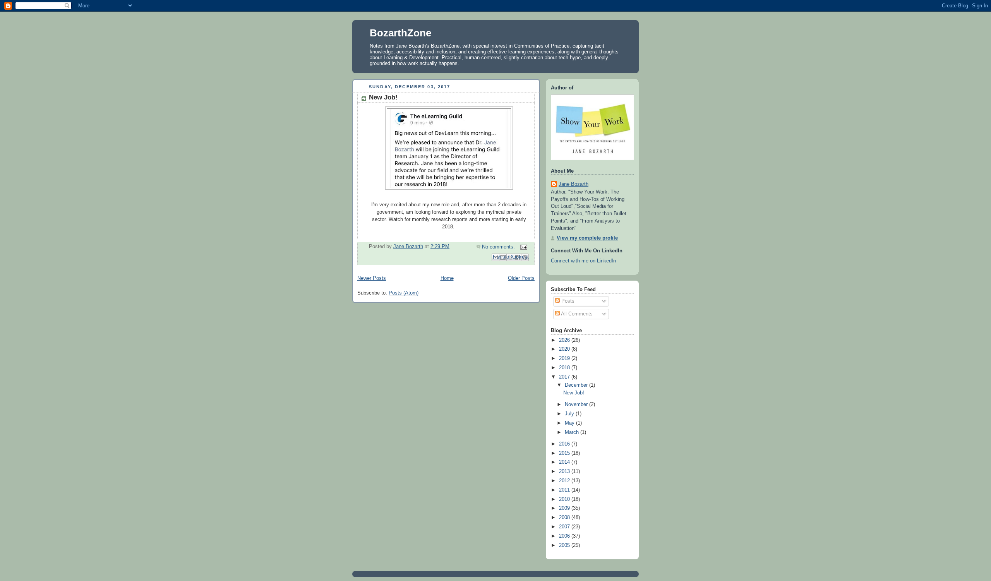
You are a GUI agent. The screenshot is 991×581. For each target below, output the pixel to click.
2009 (565, 508)
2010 (565, 499)
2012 (565, 480)
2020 (565, 349)
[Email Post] (522, 247)
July (570, 413)
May (570, 423)
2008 (565, 517)
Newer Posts (371, 278)
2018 (565, 367)
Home (447, 278)
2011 (565, 490)
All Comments (576, 314)
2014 (565, 462)
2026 (565, 340)
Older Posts (521, 278)
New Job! (383, 97)
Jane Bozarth (573, 184)
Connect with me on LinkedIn (583, 261)
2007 (565, 527)
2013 (565, 471)
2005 (565, 545)
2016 (565, 444)
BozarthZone (400, 33)
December (577, 385)
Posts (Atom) (403, 293)
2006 (565, 536)
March (572, 432)
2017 (565, 377)
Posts (567, 301)
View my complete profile (587, 238)
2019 (565, 358)
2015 (565, 453)
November (577, 404)
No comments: (499, 247)
